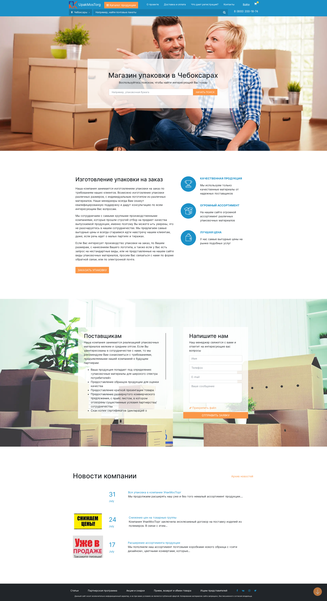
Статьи (75, 590)
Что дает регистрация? (204, 4)
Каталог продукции (123, 5)
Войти (246, 4)
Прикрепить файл (203, 407)
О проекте (153, 4)
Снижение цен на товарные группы (152, 517)
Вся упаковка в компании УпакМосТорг (154, 492)
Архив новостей (242, 476)
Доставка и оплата (175, 4)
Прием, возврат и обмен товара (172, 590)
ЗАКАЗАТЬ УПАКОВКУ (92, 270)
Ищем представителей (213, 590)
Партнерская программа (102, 590)
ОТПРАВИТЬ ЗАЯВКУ (216, 415)
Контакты (229, 4)
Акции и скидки (135, 590)
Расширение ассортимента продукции (154, 542)
